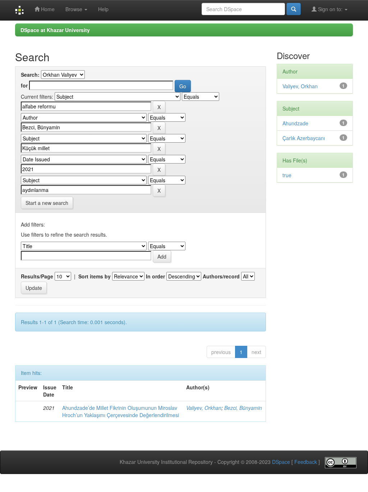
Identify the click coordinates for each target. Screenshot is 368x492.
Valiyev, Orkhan (203, 407)
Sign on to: (330, 9)
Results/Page (37, 276)
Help (103, 9)
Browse (74, 9)
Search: (30, 74)
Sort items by (94, 276)
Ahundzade (295, 123)
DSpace (281, 462)
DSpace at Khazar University (55, 29)
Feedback (305, 462)
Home (47, 9)
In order (155, 276)
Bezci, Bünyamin (243, 407)
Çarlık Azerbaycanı (303, 138)
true (286, 175)
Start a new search (47, 202)
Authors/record (221, 276)
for (24, 85)
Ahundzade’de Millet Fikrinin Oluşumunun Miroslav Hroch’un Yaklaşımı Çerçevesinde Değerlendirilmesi (120, 411)
